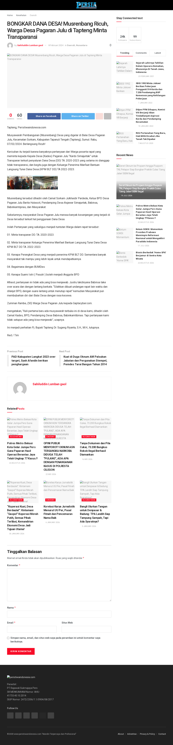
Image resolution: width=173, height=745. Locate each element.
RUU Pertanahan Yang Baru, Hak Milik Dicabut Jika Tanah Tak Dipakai (151, 136)
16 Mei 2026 (86, 459)
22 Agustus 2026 (17, 463)
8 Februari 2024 (55, 45)
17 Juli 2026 (143, 246)
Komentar (13, 565)
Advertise (132, 734)
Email (11, 622)
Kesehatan (21, 15)
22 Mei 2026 (50, 474)
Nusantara (81, 45)
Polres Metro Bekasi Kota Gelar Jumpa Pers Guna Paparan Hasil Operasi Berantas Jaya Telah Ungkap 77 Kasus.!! (22, 451)
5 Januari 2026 (88, 526)
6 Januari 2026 (52, 522)
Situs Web (67, 622)
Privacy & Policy (147, 734)
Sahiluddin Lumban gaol (30, 45)
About (121, 734)
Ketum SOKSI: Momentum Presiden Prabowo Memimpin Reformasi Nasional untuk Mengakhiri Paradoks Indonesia (150, 235)
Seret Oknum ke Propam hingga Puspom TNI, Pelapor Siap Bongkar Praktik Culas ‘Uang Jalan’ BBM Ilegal (140, 188)
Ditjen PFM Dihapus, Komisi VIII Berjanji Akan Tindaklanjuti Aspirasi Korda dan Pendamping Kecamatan (150, 115)
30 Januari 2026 (16, 534)
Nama (11, 607)
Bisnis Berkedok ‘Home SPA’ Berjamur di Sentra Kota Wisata (151, 255)
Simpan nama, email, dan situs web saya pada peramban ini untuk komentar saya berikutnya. (55, 640)
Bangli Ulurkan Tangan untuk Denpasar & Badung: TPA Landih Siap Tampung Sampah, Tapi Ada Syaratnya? (95, 514)
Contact (162, 734)
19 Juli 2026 (126, 196)
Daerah (33, 15)
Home (10, 15)
